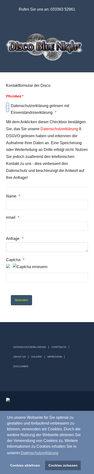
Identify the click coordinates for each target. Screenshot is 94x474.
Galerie (36, 356)
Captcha (13, 260)
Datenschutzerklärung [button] (39, 453)
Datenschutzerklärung (59, 129)
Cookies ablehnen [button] (25, 465)
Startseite (58, 347)
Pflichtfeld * (14, 96)
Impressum (54, 356)
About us (19, 356)
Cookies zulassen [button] (63, 465)
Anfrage (13, 239)
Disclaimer (20, 366)
